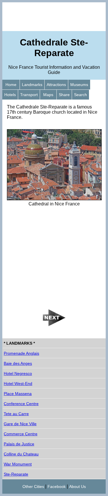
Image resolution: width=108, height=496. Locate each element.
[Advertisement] (54, 16)
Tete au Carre (16, 413)
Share (64, 94)
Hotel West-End (18, 383)
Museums (79, 84)
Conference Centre (21, 403)
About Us (77, 486)
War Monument (18, 464)
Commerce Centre (20, 434)
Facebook (57, 486)
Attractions (56, 84)
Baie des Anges (18, 363)
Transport (29, 94)
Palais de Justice (19, 444)
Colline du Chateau (21, 454)
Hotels (10, 94)
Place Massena (18, 393)
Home (11, 84)
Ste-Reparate (16, 474)
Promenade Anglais (21, 353)
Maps (48, 94)
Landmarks (32, 84)
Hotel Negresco (18, 373)
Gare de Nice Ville (20, 423)
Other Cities (33, 486)
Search (80, 94)
